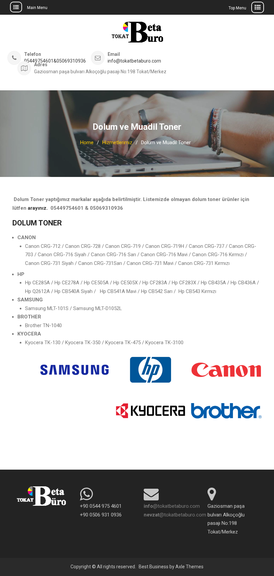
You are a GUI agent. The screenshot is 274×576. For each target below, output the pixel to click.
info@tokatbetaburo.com (134, 61)
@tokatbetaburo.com (172, 506)
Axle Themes (189, 566)
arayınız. (38, 208)
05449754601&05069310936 (55, 61)
